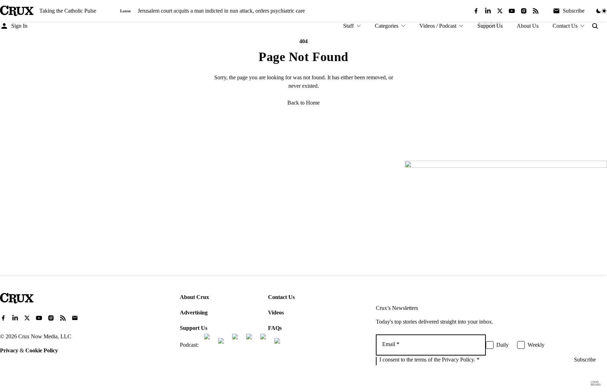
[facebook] (476, 11)
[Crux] (17, 11)
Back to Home (303, 103)
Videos (276, 312)
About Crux (194, 297)
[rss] (536, 11)
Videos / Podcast (437, 26)
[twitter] (500, 11)
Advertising (194, 312)
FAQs (275, 328)
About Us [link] (528, 26)
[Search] (595, 25)
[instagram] (524, 11)
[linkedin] (488, 11)
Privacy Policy (458, 360)
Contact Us (565, 26)
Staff (348, 26)
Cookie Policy (41, 350)
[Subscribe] (75, 318)
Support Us (193, 328)
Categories (386, 26)
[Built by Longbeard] (595, 383)
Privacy (9, 350)
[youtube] (512, 11)
